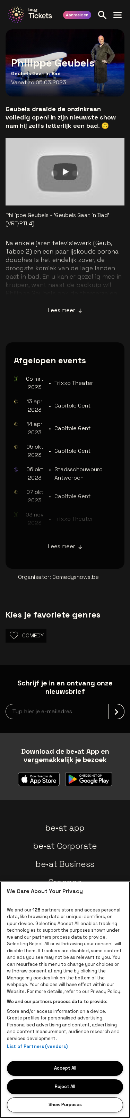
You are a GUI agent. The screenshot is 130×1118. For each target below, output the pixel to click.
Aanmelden (77, 15)
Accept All (65, 1068)
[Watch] (65, 171)
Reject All (65, 1086)
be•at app (65, 827)
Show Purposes (65, 1105)
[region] (65, 1000)
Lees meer (61, 310)
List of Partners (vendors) (37, 1046)
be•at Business (65, 864)
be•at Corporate (65, 845)
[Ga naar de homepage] (30, 14)
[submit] (116, 711)
